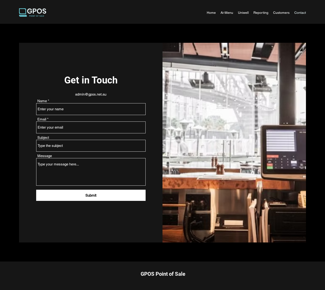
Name (42, 101)
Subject (43, 137)
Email (41, 119)
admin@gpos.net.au (90, 94)
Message (44, 156)
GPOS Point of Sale (163, 274)
